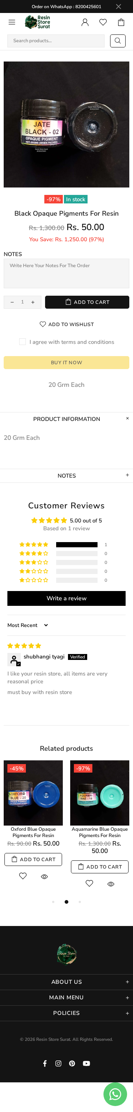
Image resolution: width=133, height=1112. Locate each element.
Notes (13, 254)
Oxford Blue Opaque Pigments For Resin (33, 832)
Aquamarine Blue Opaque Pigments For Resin (100, 832)
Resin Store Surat (38, 22)
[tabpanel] (33, 825)
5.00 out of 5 (86, 520)
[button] (34, 544)
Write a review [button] (67, 598)
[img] (24, 646)
